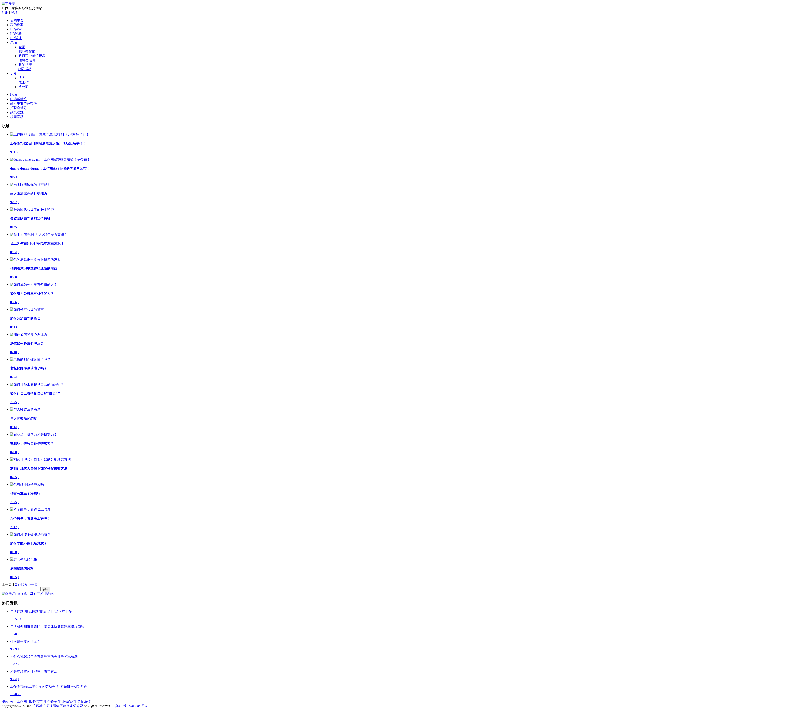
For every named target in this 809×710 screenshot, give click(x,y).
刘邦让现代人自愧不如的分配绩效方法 (38, 468)
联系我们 (69, 701)
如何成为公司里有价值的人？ (32, 293)
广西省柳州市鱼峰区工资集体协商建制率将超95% (47, 626)
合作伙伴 (54, 701)
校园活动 (25, 69)
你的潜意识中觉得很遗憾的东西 (33, 268)
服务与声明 (37, 701)
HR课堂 (16, 29)
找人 (22, 78)
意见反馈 (84, 701)
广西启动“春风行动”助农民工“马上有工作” (41, 611)
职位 (5, 701)
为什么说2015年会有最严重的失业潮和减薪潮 (44, 656)
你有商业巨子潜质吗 (25, 493)
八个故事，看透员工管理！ (30, 518)
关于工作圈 (19, 701)
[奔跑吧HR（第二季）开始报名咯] (28, 594)
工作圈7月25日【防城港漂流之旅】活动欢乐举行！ (48, 143)
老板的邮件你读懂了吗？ (28, 368)
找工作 (24, 82)
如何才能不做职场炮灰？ (28, 543)
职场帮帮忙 (27, 51)
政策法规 (25, 64)
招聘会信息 (27, 60)
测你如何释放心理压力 (27, 343)
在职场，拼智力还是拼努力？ (32, 443)
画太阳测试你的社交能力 (28, 193)
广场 (13, 42)
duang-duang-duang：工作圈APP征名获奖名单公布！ (50, 168)
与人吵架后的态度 (23, 418)
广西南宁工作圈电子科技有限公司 (57, 706)
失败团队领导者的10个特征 (30, 218)
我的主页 (17, 20)
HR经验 (16, 33)
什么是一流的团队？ (25, 641)
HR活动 (16, 38)
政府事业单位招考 (32, 56)
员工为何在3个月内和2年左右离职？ (37, 243)
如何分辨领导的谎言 (25, 318)
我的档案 (17, 25)
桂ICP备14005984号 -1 (131, 706)
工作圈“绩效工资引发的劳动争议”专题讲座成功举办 (48, 686)
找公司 (24, 87)
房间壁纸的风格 (22, 568)
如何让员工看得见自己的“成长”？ (35, 393)
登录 (14, 12)
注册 (5, 12)
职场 (22, 47)
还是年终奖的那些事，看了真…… (35, 671)
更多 (13, 73)
